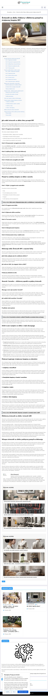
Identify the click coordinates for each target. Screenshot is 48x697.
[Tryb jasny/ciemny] (45, 7)
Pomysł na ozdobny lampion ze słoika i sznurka (12, 70)
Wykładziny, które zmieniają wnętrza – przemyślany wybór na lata (11, 630)
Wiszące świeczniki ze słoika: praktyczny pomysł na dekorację (14, 111)
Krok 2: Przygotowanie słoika (10, 73)
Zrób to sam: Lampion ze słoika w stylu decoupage (12, 98)
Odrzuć (14, 691)
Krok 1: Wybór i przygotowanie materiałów (12, 71)
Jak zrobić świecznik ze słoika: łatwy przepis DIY (12, 58)
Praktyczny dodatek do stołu (10, 88)
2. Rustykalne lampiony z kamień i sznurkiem (13, 103)
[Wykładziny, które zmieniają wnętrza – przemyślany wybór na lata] (12, 621)
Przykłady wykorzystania (9, 96)
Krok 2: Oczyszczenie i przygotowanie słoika (13, 62)
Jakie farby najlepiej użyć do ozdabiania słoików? (14, 84)
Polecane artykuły (8, 113)
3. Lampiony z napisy (9, 105)
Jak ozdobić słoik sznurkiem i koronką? (12, 94)
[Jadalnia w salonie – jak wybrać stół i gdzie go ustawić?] (12, 597)
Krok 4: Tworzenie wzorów (10, 77)
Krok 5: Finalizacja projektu (10, 68)
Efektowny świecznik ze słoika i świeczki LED (11, 109)
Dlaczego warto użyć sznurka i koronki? (12, 92)
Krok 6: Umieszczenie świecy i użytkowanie (12, 81)
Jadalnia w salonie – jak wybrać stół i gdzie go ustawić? (10, 607)
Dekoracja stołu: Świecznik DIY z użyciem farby (12, 83)
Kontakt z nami (31, 693)
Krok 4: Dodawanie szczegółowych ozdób (12, 66)
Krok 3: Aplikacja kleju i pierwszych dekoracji (13, 64)
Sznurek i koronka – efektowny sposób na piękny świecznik (13, 90)
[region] (16, 683)
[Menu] (2, 7)
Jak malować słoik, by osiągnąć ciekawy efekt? (13, 86)
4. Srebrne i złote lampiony (10, 107)
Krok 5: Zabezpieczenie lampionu (11, 79)
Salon (3, 581)
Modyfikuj (8, 691)
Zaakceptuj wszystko (23, 691)
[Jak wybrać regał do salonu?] (35, 597)
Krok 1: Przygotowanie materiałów (11, 60)
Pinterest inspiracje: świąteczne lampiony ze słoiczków (13, 100)
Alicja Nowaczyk (8, 604)
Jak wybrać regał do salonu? (33, 606)
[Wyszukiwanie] (42, 7)
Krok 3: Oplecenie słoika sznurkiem (11, 75)
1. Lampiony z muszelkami (10, 101)
